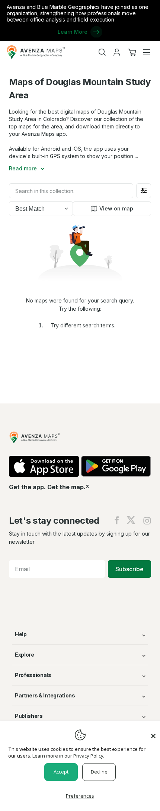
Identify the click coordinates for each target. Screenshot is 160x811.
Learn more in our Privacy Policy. (68, 755)
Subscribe (129, 569)
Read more (23, 168)
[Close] (153, 732)
